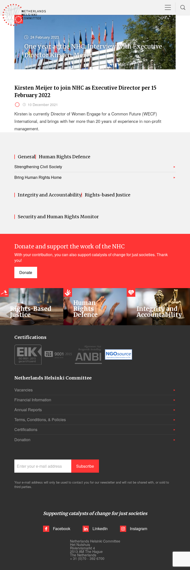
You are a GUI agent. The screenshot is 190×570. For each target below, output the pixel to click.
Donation (22, 439)
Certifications (25, 429)
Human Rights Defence (64, 157)
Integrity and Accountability (49, 195)
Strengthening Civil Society (38, 166)
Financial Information (32, 400)
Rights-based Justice (107, 195)
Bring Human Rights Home (38, 177)
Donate (25, 272)
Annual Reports (28, 409)
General (26, 157)
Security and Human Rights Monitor (58, 217)
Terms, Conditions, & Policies (40, 419)
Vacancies (23, 390)
